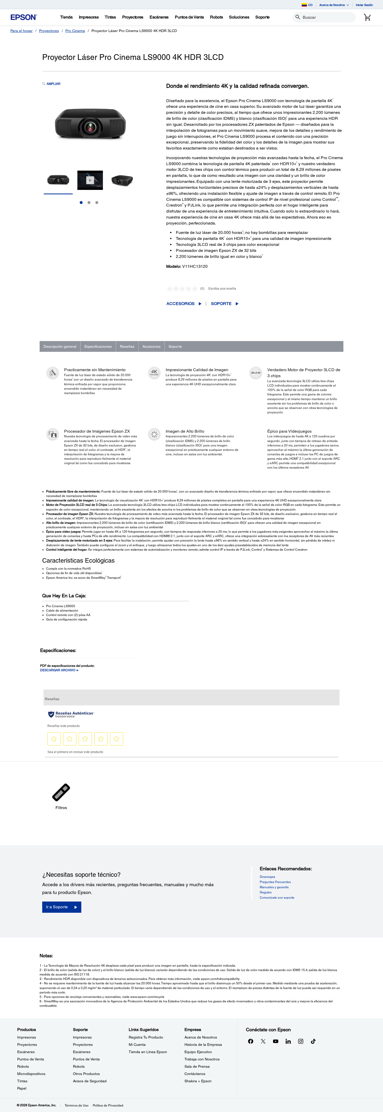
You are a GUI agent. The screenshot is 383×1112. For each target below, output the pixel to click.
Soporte (221, 303)
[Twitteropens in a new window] (263, 1041)
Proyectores (49, 31)
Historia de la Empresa (203, 1044)
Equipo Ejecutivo (198, 1052)
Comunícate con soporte (277, 897)
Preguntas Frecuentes (275, 882)
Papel (21, 1088)
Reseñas (127, 346)
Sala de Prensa (197, 1066)
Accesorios (180, 303)
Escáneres (26, 1052)
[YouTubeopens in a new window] (275, 1041)
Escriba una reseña (222, 288)
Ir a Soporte (57, 906)
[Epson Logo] (24, 17)
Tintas (22, 1081)
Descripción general (60, 346)
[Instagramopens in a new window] (300, 1041)
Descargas (267, 877)
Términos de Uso (77, 1105)
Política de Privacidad (108, 1105)
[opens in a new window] (313, 1041)
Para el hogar (21, 31)
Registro (266, 892)
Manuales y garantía (274, 887)
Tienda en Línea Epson (148, 1052)
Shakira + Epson (198, 1081)
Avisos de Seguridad (90, 1081)
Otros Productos (86, 1074)
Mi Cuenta (137, 1044)
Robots (23, 1066)
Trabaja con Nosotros (202, 1059)
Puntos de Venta (30, 1059)
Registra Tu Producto (146, 1037)
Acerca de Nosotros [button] (332, 5)
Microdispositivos (31, 1074)
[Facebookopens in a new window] (250, 1041)
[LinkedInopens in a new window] (288, 1041)
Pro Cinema (75, 31)
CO (310, 5)
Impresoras (26, 1037)
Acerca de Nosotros (200, 1037)
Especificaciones (98, 346)
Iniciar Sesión (364, 5)
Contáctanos (194, 1074)
